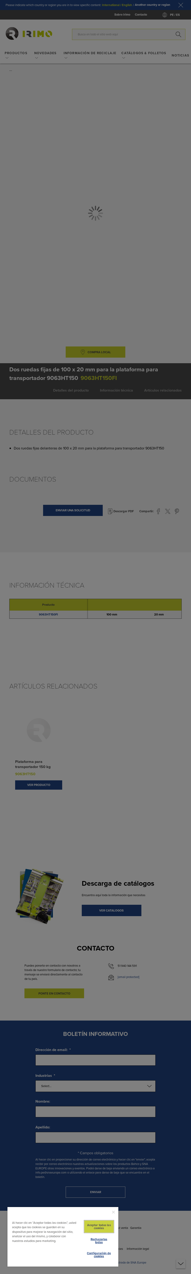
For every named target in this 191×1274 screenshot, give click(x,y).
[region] (62, 1237)
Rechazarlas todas (99, 1240)
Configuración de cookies (99, 1254)
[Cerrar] (113, 1212)
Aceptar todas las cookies (99, 1226)
